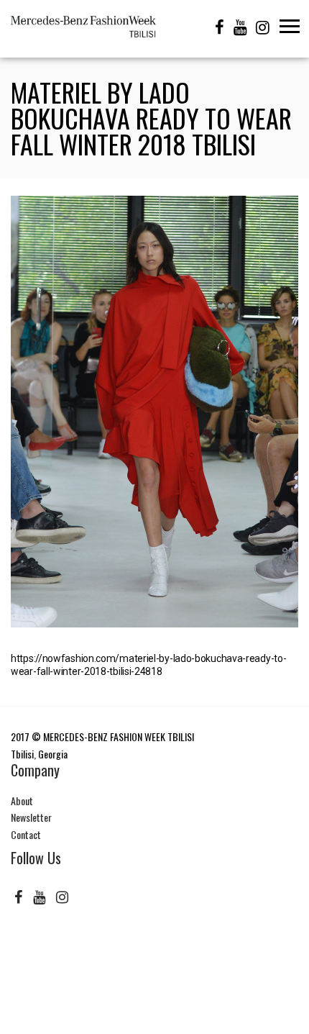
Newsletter (31, 817)
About (22, 800)
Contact (26, 834)
